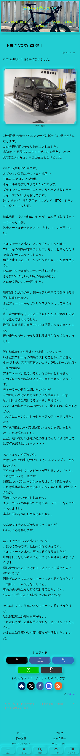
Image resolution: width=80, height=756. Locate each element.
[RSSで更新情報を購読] (58, 686)
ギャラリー (59, 738)
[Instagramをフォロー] (49, 686)
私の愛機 (21, 738)
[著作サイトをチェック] (22, 686)
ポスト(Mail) (59, 743)
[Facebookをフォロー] (40, 686)
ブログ (59, 732)
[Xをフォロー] (31, 686)
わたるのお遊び (21, 743)
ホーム (21, 732)
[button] (51, 670)
